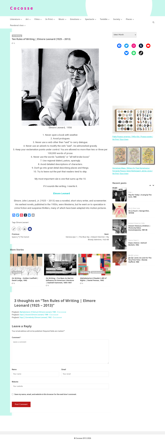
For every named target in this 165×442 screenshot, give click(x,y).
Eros (134, 208)
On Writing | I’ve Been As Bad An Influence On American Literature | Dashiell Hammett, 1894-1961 (60, 280)
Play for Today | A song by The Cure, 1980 (140, 196)
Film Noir (61, 269)
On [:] (130, 208)
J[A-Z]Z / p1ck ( (133, 255)
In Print (49, 19)
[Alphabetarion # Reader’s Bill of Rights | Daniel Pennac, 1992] (94, 264)
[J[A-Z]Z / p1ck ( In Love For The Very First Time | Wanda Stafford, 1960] (119, 258)
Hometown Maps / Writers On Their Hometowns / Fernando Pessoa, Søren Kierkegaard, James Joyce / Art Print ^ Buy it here (132, 171)
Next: (87, 237)
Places (129, 19)
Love (138, 208)
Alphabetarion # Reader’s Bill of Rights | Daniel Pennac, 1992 (93, 279)
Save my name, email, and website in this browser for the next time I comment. (45, 394)
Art (27, 19)
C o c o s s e (21, 8)
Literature (15, 19)
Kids (143, 223)
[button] (153, 22)
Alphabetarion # (98, 272)
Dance (130, 240)
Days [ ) (136, 240)
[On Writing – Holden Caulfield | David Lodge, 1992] (26, 264)
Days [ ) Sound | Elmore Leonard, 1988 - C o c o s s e (39, 315)
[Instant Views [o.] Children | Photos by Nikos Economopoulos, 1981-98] (119, 226)
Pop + (130, 192)
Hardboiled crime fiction (56, 272)
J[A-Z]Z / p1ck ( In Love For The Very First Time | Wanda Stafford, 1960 (139, 260)
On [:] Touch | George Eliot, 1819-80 (138, 212)
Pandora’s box (17, 25)
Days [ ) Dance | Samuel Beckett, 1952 (137, 244)
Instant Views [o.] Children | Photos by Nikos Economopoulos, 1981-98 (139, 228)
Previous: (20, 235)
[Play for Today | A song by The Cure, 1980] (119, 194)
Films (37, 19)
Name (14, 369)
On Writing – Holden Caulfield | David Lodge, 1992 (25, 279)
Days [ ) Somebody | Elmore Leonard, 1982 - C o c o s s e (41, 317)
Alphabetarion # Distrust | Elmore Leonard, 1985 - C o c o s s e (43, 312)
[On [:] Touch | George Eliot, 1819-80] (119, 210)
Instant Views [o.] (134, 223)
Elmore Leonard (61, 193)
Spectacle (89, 19)
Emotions (74, 19)
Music (61, 19)
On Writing (17, 36)
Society (116, 19)
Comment (16, 337)
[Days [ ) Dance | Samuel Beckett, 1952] (119, 242)
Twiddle (103, 19)
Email (63, 369)
